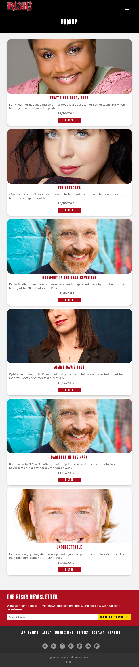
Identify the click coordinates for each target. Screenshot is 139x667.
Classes (114, 632)
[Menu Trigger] (127, 8)
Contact (98, 632)
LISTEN (69, 120)
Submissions (64, 632)
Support (83, 632)
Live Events (30, 632)
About (46, 632)
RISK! (69, 662)
